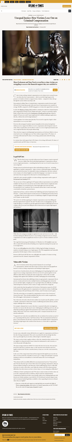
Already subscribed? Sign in (59, 440)
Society (50, 399)
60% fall (36, 254)
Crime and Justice (19, 399)
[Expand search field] (69, 11)
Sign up (55, 90)
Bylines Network (55, 432)
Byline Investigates (56, 431)
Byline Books (55, 423)
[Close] (71, 434)
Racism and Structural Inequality (44, 399)
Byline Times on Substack (57, 422)
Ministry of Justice (24, 109)
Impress (36, 419)
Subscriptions (67, 6)
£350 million (23, 248)
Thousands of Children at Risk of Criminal (36, 222)
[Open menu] (1, 11)
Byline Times (55, 417)
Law (27, 399)
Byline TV (54, 420)
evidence (20, 185)
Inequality (24, 399)
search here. (23, 428)
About (43, 417)
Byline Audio (55, 425)
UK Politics (53, 399)
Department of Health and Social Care (41, 113)
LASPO (49, 242)
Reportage (30, 15)
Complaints (44, 423)
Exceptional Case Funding (20, 179)
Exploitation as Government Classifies (36, 224)
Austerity (15, 399)
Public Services (35, 399)
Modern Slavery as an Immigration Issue (36, 227)
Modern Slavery (30, 399)
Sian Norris (36, 229)
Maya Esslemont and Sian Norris (32, 27)
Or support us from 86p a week (59, 437)
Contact (44, 418)
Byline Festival (55, 418)
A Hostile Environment (40, 15)
